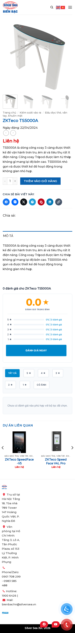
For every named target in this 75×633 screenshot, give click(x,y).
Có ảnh (41, 384)
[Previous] (8, 57)
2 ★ (10, 384)
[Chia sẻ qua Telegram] (32, 201)
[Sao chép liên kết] (58, 201)
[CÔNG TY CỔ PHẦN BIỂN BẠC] (10, 7)
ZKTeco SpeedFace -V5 (19, 461)
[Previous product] (13, 133)
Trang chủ (9, 112)
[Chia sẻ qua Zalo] (14, 201)
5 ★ (29, 373)
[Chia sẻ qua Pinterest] (41, 201)
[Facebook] (44, 624)
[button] (70, 7)
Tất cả (12, 373)
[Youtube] (56, 624)
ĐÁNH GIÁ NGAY (36, 350)
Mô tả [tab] (8, 236)
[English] (58, 7)
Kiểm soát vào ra (30, 112)
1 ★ (25, 384)
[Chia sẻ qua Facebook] (6, 201)
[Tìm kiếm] (51, 7)
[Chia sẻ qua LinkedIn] (49, 201)
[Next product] (6, 133)
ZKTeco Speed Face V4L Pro (56, 461)
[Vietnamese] (63, 7)
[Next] (66, 57)
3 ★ (58, 373)
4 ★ (43, 373)
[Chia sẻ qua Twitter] (23, 201)
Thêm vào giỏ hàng (40, 181)
